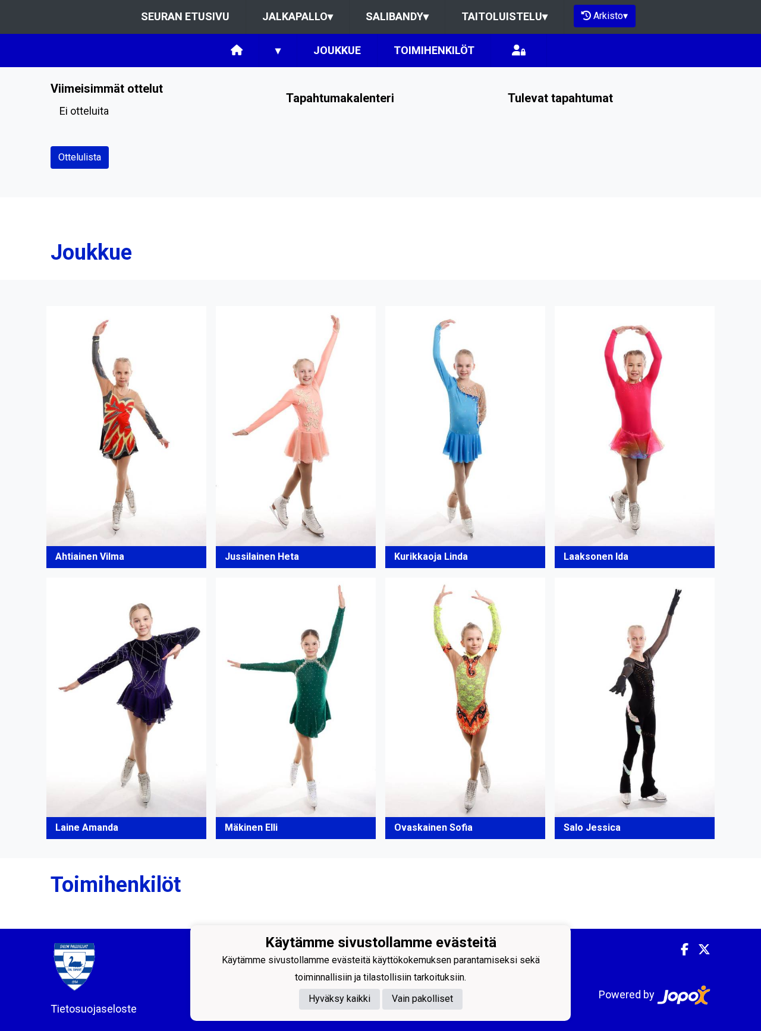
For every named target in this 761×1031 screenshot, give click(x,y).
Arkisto (610, 15)
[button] (126, 436)
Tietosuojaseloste (94, 1008)
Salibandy (397, 16)
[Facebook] (679, 949)
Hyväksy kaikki (339, 998)
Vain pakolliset (422, 998)
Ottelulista (79, 157)
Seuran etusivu (185, 16)
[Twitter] (699, 949)
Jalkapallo (297, 16)
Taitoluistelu (504, 16)
